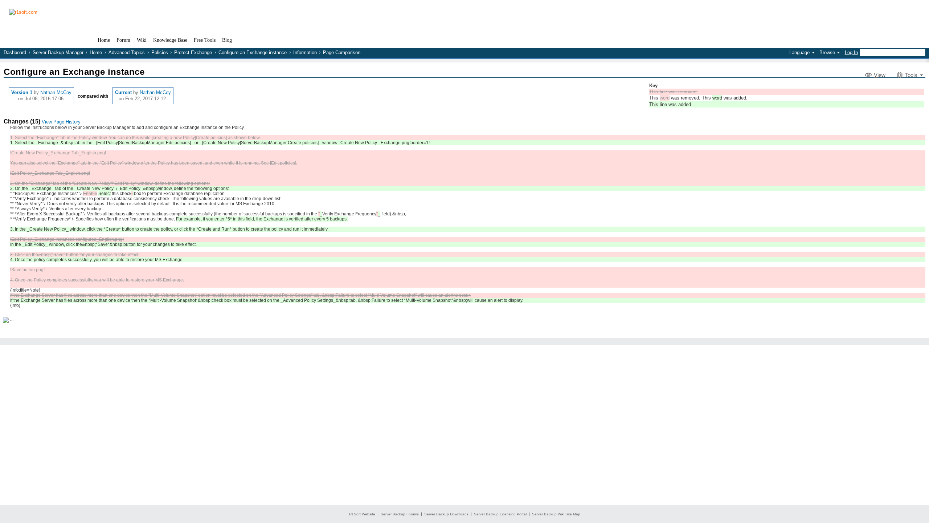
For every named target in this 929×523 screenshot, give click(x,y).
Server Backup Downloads (446, 514)
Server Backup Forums (400, 514)
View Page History (61, 122)
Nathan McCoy (55, 92)
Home (96, 52)
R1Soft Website (362, 514)
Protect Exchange (193, 52)
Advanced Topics (127, 52)
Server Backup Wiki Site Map (556, 514)
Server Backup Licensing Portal (500, 514)
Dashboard (15, 52)
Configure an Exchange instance (252, 52)
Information (305, 52)
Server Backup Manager (58, 52)
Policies (159, 52)
